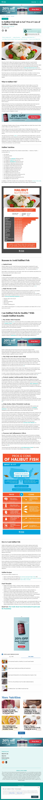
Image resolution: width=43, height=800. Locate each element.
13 (35, 422)
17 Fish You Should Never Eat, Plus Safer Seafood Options (21, 681)
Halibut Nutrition (16, 37)
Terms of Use (19, 792)
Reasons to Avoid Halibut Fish (28, 37)
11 (37, 374)
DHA (14, 321)
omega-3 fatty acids (36, 180)
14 (8, 445)
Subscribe (33, 2)
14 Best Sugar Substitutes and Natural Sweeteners (19, 668)
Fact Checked (5, 18)
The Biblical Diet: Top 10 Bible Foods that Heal (18, 688)
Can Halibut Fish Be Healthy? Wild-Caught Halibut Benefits (14, 39)
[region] (20, 792)
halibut (15, 135)
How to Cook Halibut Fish (34, 39)
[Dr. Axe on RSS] (3, 762)
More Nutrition (11, 697)
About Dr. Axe (5, 753)
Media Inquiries (5, 758)
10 (24, 365)
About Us (4, 755)
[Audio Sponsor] (32, 34)
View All (21, 732)
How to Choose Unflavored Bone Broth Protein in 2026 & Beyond (32, 728)
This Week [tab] (30, 656)
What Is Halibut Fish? (6, 37)
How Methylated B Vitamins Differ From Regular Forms (10, 727)
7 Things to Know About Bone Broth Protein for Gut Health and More (32, 712)
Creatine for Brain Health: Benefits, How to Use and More (10, 711)
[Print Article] (6, 30)
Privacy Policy (21, 785)
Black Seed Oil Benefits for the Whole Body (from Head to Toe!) (22, 675)
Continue (35, 796)
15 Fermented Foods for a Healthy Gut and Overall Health (21, 661)
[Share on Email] (3, 30)
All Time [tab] (11, 656)
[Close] (38, 787)
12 (2, 401)
